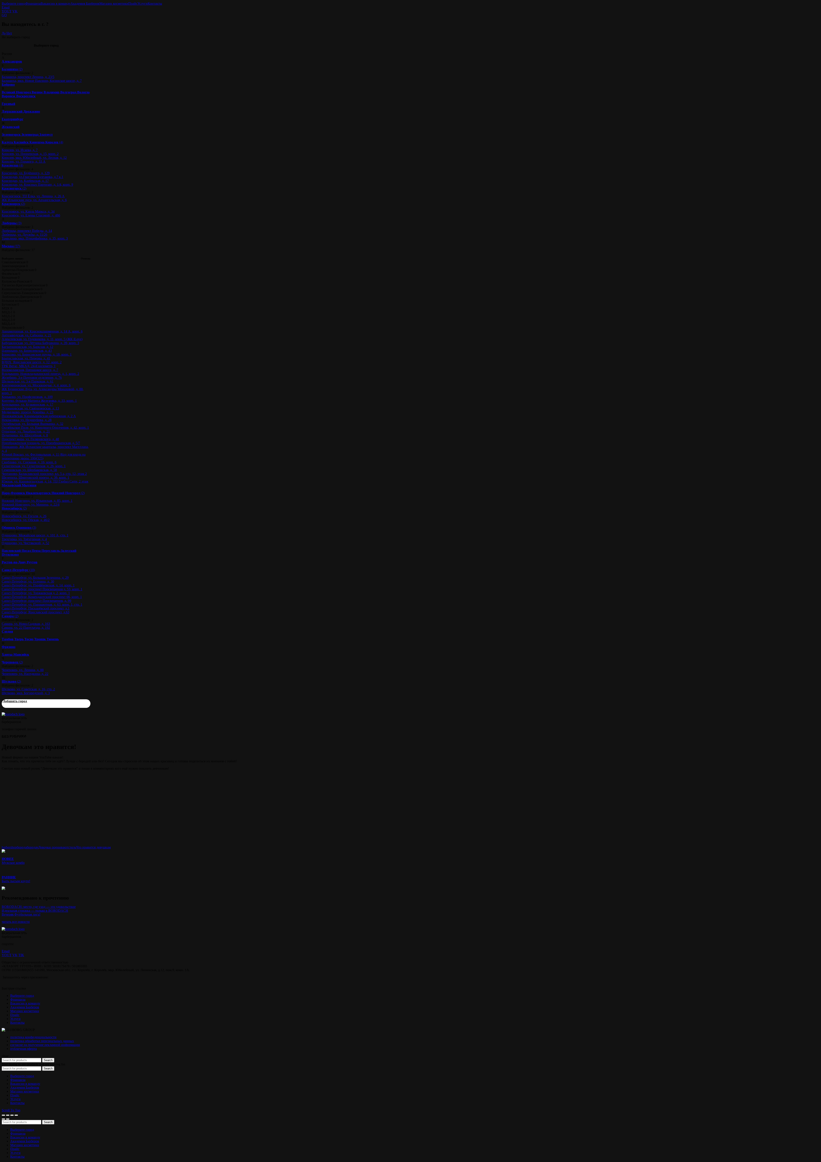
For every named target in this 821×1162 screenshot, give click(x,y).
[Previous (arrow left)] (3, 1119)
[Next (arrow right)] (7, 1119)
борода (22, 847)
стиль (72, 847)
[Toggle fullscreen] (12, 1115)
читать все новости (16, 921)
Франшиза (33, 3)
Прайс (132, 3)
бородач (32, 847)
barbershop (9, 847)
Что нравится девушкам (93, 847)
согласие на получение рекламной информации (45, 1045)
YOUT (7, 11)
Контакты (155, 3)
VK (15, 11)
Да (4, 33)
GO (4, 15)
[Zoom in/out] (16, 1115)
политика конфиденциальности (33, 1037)
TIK (21, 955)
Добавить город (15, 701)
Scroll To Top (11, 1110)
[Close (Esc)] (3, 1115)
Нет (9, 33)
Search (48, 1060)
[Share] (7, 1115)
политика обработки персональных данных (42, 1041)
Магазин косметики (113, 3)
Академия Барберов (85, 3)
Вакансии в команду (56, 3)
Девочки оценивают (53, 847)
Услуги (142, 3)
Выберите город (13, 3)
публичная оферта (23, 1048)
